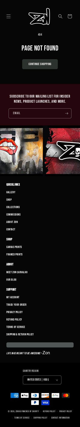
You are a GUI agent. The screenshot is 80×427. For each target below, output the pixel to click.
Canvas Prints (14, 247)
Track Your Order (16, 305)
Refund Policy (14, 319)
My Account (12, 297)
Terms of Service (15, 327)
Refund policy (49, 411)
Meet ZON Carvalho (17, 272)
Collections (13, 207)
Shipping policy (40, 417)
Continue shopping (40, 64)
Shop (9, 200)
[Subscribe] (66, 113)
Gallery (10, 192)
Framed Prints (14, 254)
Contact (10, 229)
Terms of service (21, 417)
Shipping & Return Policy (20, 334)
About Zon (12, 222)
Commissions (13, 214)
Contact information (60, 417)
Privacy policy (65, 411)
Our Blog (11, 279)
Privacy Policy (14, 312)
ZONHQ (18, 411)
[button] (8, 16)
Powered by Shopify (30, 411)
